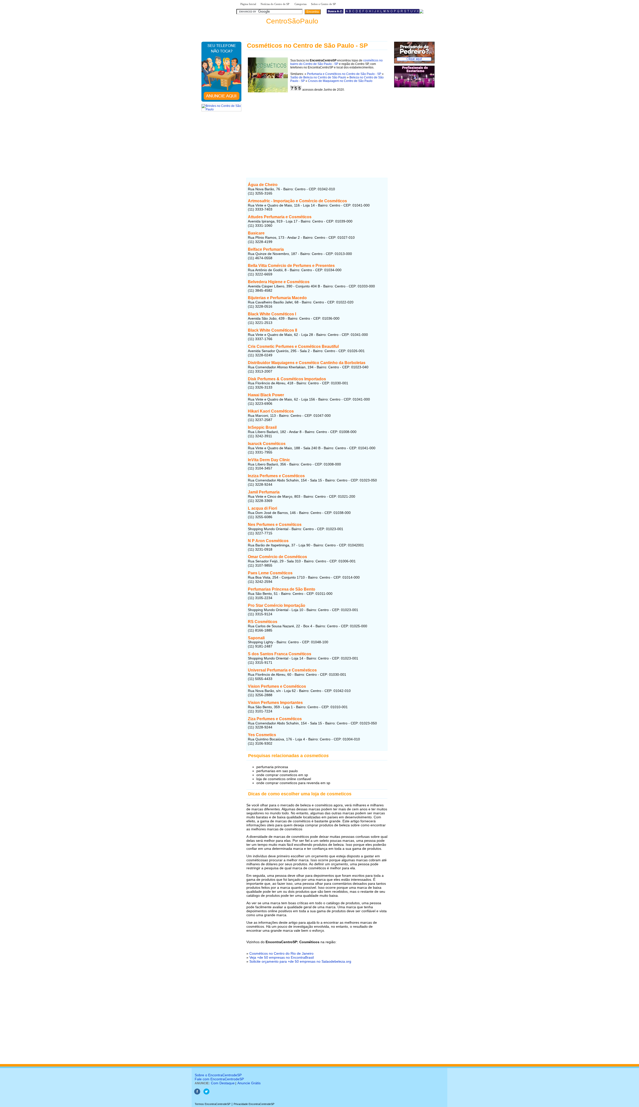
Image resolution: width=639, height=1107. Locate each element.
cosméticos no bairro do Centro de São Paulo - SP (336, 62)
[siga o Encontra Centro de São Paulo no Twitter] (206, 1093)
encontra (278, 21)
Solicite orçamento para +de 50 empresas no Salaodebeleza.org (300, 961)
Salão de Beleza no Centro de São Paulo (318, 77)
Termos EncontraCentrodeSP (212, 1104)
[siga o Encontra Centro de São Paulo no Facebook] (197, 1093)
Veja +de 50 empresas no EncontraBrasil (281, 957)
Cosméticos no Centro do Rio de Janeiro (281, 953)
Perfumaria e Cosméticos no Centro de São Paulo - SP (344, 74)
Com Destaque (223, 1083)
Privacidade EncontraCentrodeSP (254, 1104)
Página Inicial (248, 3)
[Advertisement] (316, 131)
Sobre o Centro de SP (323, 3)
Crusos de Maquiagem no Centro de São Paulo (340, 81)
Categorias (301, 3)
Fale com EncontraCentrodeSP (219, 1079)
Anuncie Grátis (249, 1083)
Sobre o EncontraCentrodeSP (218, 1075)
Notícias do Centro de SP (275, 3)
